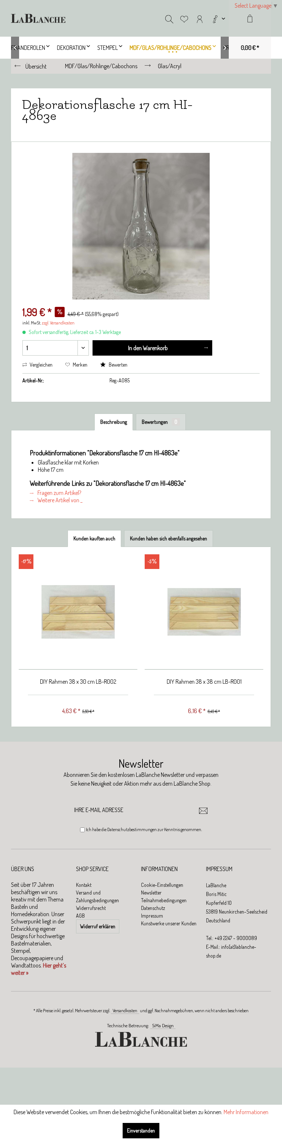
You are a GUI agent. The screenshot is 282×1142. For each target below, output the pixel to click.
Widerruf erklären (97, 926)
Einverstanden (141, 1130)
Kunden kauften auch (94, 538)
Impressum (152, 916)
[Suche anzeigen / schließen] (169, 18)
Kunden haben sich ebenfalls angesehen (168, 538)
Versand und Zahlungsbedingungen (97, 896)
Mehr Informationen (246, 1112)
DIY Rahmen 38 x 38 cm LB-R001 (204, 681)
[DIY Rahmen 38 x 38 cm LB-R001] (204, 612)
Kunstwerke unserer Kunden (168, 923)
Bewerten (117, 364)
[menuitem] (218, 18)
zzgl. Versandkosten (58, 323)
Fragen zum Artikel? (58, 492)
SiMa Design (163, 1025)
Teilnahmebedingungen (164, 900)
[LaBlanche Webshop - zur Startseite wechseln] (38, 18)
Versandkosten (125, 1010)
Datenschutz (153, 908)
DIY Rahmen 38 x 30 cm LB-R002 (78, 681)
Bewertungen (159, 422)
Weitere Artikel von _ (59, 500)
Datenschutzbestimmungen (132, 829)
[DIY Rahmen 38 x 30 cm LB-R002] (78, 612)
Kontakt (83, 885)
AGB (80, 916)
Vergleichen (41, 364)
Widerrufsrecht (91, 908)
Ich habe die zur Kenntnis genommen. (144, 829)
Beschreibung (113, 422)
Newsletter (151, 892)
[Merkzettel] (184, 18)
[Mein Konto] (199, 18)
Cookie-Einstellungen (162, 885)
